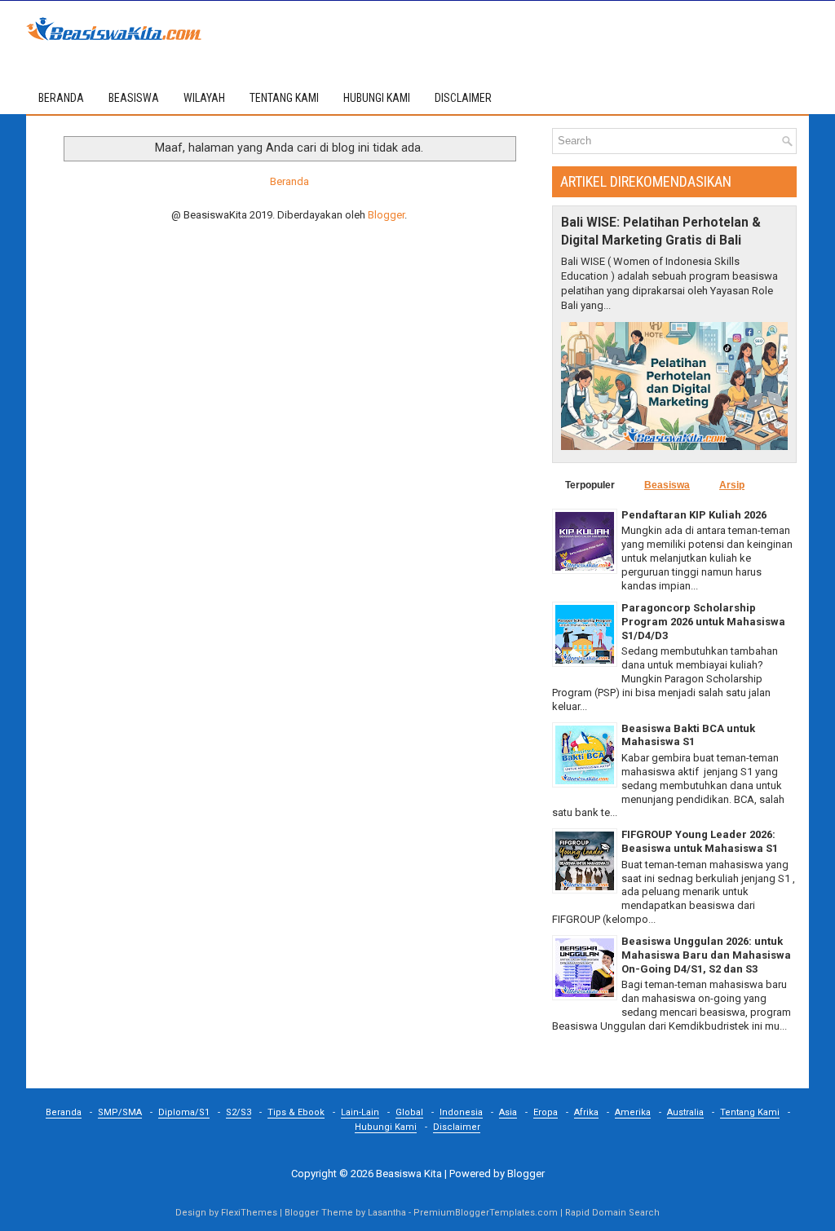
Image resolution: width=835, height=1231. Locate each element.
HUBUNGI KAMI (376, 97)
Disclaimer (456, 1127)
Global (409, 1112)
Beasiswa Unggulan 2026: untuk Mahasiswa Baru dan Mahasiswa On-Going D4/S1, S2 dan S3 (706, 955)
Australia (685, 1112)
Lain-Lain (360, 1112)
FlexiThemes (249, 1212)
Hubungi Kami (386, 1127)
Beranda (61, 97)
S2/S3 (238, 1112)
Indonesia (461, 1112)
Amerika (633, 1112)
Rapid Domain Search (612, 1212)
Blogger (386, 215)
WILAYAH (204, 97)
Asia (508, 1112)
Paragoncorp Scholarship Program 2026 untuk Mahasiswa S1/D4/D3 (703, 622)
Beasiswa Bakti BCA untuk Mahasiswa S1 (688, 735)
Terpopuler (590, 485)
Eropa (545, 1112)
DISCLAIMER (463, 97)
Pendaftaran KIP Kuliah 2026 (694, 515)
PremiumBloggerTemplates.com (485, 1212)
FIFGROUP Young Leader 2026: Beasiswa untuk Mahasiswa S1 (699, 841)
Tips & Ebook (296, 1112)
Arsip (731, 485)
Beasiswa (667, 485)
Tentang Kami (750, 1112)
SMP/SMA (120, 1112)
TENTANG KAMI (284, 97)
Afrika (586, 1112)
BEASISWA (133, 97)
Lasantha (387, 1212)
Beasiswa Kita (409, 1173)
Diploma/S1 (184, 1112)
